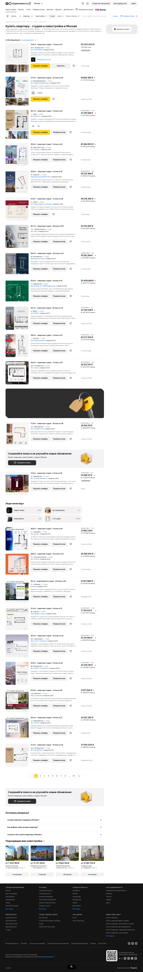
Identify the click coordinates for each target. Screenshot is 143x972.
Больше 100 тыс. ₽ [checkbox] (17, 412)
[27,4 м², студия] (18, 756)
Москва (8, 890)
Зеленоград (77, 896)
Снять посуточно (78, 921)
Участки (108, 896)
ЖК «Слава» (35, 368)
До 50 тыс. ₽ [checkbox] (28, 406)
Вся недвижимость (12, 943)
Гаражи (108, 899)
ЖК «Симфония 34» (37, 429)
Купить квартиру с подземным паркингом (120, 930)
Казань (8, 903)
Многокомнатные (12, 924)
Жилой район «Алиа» (38, 614)
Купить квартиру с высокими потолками (120, 924)
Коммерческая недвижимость (116, 890)
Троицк (75, 903)
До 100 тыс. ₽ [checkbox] (56, 406)
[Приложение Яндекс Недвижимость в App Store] (125, 958)
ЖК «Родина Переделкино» (40, 83)
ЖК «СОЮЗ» (35, 559)
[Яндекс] (133, 968)
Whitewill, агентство (44, 59)
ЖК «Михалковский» (38, 340)
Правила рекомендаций (79, 943)
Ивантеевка (77, 906)
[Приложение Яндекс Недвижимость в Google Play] (128, 958)
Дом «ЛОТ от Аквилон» (39, 641)
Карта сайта (102, 943)
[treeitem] (11, 9)
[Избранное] (83, 3)
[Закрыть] (136, 16)
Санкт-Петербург (11, 893)
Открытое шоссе (45, 906)
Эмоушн (33, 586)
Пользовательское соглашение (58, 943)
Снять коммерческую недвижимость (118, 927)
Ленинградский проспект (47, 899)
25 (74, 776)
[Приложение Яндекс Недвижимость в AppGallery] (132, 958)
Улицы (41, 924)
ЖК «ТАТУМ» (35, 723)
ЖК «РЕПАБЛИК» (37, 50)
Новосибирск (10, 896)
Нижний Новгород (12, 906)
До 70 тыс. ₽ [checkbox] (42, 406)
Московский (77, 899)
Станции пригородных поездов (49, 921)
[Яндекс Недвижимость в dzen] (132, 943)
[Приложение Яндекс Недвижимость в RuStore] (135, 958)
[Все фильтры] (8, 16)
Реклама (24, 943)
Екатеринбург (10, 899)
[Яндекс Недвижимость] (18, 3)
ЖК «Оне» (34, 231)
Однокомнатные (11, 917)
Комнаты (109, 893)
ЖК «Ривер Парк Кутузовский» (41, 204)
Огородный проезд (45, 890)
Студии (8, 930)
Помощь (93, 943)
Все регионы (43, 917)
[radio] (40, 776)
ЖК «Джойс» (35, 534)
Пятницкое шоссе (45, 893)
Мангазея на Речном (38, 258)
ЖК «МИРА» (35, 313)
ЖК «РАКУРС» (35, 116)
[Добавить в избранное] (73, 65)
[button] (87, 3)
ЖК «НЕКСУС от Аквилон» (39, 668)
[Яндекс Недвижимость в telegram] (136, 943)
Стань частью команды (37, 943)
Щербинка (76, 890)
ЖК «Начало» (35, 149)
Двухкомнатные (11, 927)
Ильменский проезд (46, 896)
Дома (108, 903)
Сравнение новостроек (47, 927)
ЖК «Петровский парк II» (39, 478)
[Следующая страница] (79, 776)
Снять (75, 917)
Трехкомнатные (11, 921)
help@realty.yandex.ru (47, 957)
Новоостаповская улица (47, 903)
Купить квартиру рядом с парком (117, 921)
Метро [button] (115, 16)
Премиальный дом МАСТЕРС (40, 177)
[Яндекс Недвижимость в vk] (129, 943)
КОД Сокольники (36, 695)
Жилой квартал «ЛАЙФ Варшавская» (43, 286)
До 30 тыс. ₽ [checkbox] (15, 406)
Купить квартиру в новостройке (117, 933)
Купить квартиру (112, 917)
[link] (133, 3)
